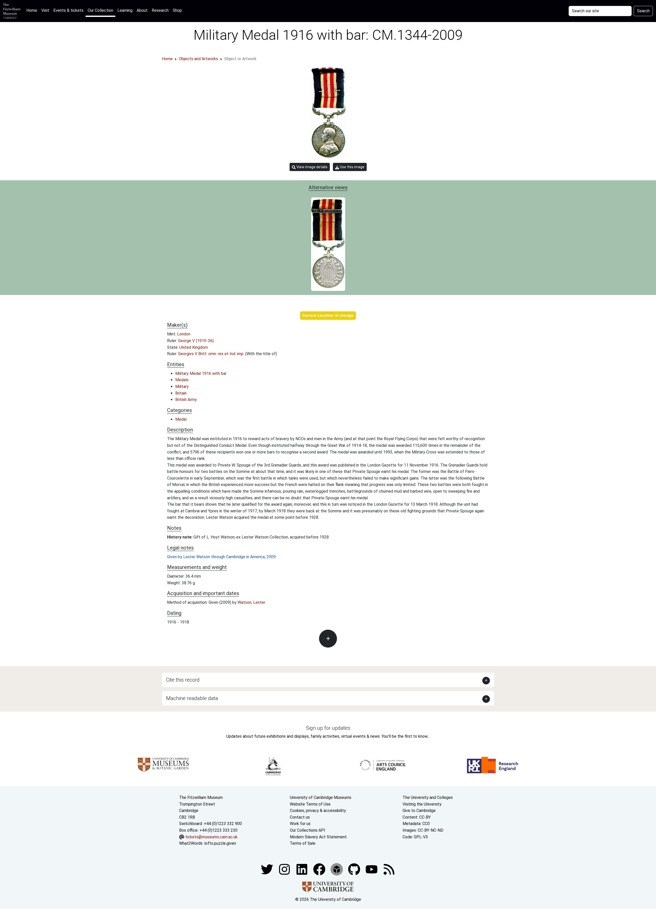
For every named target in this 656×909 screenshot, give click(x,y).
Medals (182, 379)
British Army (186, 399)
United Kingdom (193, 347)
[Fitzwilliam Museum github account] (354, 868)
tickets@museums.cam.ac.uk (211, 836)
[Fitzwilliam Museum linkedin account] (320, 868)
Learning (124, 10)
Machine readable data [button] (192, 698)
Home (32, 10)
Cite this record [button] (183, 680)
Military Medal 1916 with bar (201, 373)
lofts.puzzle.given (220, 843)
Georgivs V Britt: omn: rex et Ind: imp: (211, 353)
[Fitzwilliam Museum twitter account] (267, 868)
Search (643, 10)
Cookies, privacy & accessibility (318, 810)
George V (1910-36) (196, 340)
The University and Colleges (428, 797)
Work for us (300, 823)
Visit (45, 10)
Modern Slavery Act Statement (318, 836)
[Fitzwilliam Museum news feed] (389, 868)
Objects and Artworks (198, 58)
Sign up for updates (328, 728)
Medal (181, 419)
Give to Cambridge (419, 810)
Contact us (300, 817)
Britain (181, 393)
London (183, 334)
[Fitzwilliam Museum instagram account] (285, 868)
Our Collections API (307, 830)
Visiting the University (422, 804)
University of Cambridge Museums (320, 797)
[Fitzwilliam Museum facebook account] (302, 868)
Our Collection (100, 10)
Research (160, 10)
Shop (177, 10)
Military (182, 386)
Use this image (351, 167)
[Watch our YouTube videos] (372, 868)
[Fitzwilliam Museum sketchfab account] (337, 868)
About (142, 10)
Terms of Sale (302, 843)
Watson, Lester (251, 602)
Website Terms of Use (310, 804)
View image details (311, 167)
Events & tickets (68, 10)
